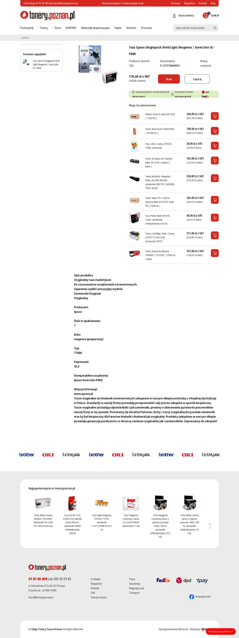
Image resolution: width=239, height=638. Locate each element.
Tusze (57, 28)
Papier (118, 28)
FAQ (93, 593)
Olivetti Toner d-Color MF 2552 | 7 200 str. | (160, 116)
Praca (132, 579)
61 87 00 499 (42, 3)
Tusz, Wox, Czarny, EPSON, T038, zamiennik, (158, 145)
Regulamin (189, 3)
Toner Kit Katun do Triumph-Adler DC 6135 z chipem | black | (159, 162)
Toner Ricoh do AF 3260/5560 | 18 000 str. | (159, 130)
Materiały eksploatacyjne (95, 28)
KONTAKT (71, 28)
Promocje (146, 28)
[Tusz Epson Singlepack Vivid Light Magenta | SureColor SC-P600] (98, 64)
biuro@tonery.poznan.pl (40, 597)
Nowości (131, 28)
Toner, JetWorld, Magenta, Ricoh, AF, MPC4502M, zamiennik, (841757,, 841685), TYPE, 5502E (160, 182)
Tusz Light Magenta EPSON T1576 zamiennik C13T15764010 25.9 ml (101, 522)
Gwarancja (134, 583)
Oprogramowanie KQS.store (173, 629)
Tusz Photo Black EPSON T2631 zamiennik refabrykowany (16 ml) (157, 219)
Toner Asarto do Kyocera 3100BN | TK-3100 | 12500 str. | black (160, 255)
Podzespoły (26, 28)
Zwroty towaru (98, 597)
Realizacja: (195, 629)
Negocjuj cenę (136, 588)
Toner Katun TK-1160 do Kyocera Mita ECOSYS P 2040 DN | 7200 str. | (159, 201)
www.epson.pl (83, 394)
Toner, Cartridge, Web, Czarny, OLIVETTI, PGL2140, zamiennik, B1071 (160, 237)
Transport (134, 593)
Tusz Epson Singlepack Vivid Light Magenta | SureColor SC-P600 (46, 64)
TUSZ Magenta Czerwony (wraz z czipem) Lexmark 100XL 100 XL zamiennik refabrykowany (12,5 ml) (160, 525)
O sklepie (95, 579)
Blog (213, 3)
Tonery (44, 28)
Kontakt (203, 3)
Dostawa (175, 3)
